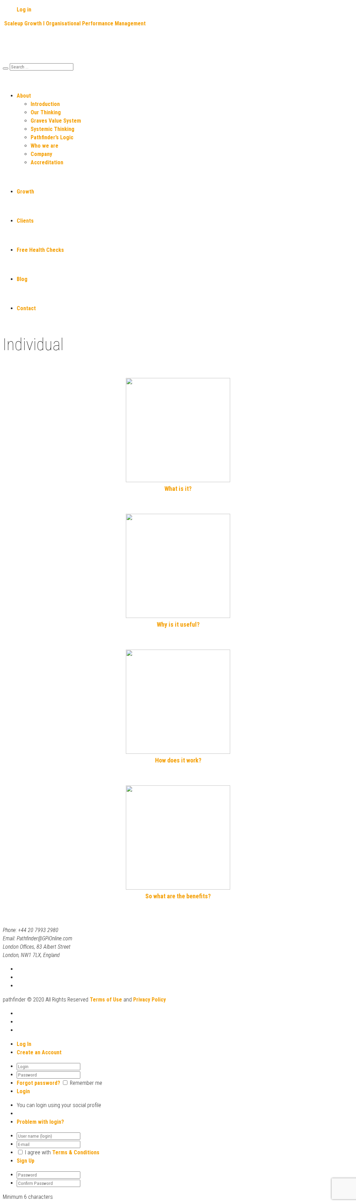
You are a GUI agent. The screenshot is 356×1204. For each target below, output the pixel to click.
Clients (25, 220)
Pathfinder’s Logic (52, 137)
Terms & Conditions (75, 1152)
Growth (25, 191)
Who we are (44, 145)
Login (23, 1091)
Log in (24, 9)
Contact (26, 308)
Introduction (45, 104)
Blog (22, 279)
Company (41, 154)
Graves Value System (56, 120)
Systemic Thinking (52, 129)
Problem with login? (40, 1122)
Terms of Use (106, 999)
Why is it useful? (178, 624)
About (24, 95)
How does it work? (178, 760)
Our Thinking (46, 112)
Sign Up (25, 1160)
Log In (24, 1044)
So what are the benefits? (178, 896)
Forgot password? (38, 1083)
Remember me (86, 1083)
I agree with (38, 1152)
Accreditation (47, 162)
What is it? (178, 488)
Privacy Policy (149, 999)
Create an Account (39, 1052)
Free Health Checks (40, 250)
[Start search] (5, 68)
